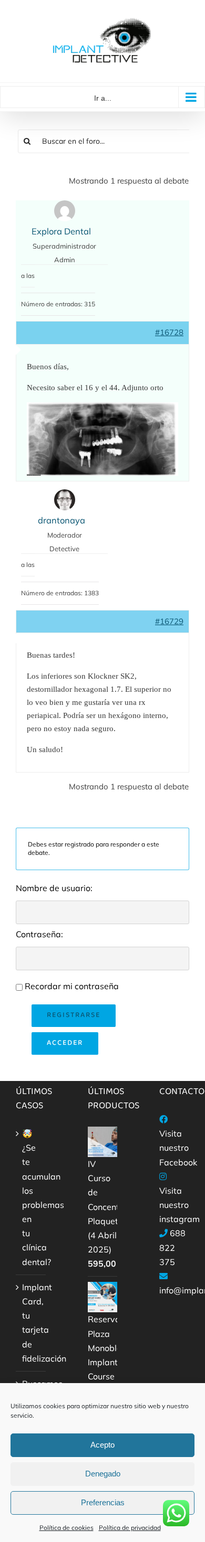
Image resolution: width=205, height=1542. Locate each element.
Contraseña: (39, 934)
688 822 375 (172, 1247)
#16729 (169, 621)
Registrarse (73, 1015)
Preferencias (103, 1502)
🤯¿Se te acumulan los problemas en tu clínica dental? (31, 1197)
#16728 (169, 332)
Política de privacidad (130, 1528)
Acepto (102, 1444)
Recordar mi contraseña (72, 986)
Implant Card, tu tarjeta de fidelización (31, 1323)
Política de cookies (66, 1528)
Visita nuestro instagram (179, 1204)
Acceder (65, 1043)
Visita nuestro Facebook (178, 1147)
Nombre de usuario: (54, 888)
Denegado (102, 1473)
